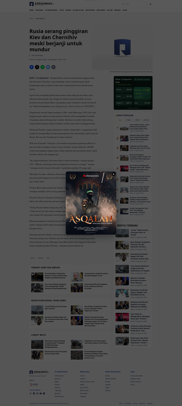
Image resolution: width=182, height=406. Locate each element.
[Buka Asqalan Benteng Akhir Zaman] (91, 203)
